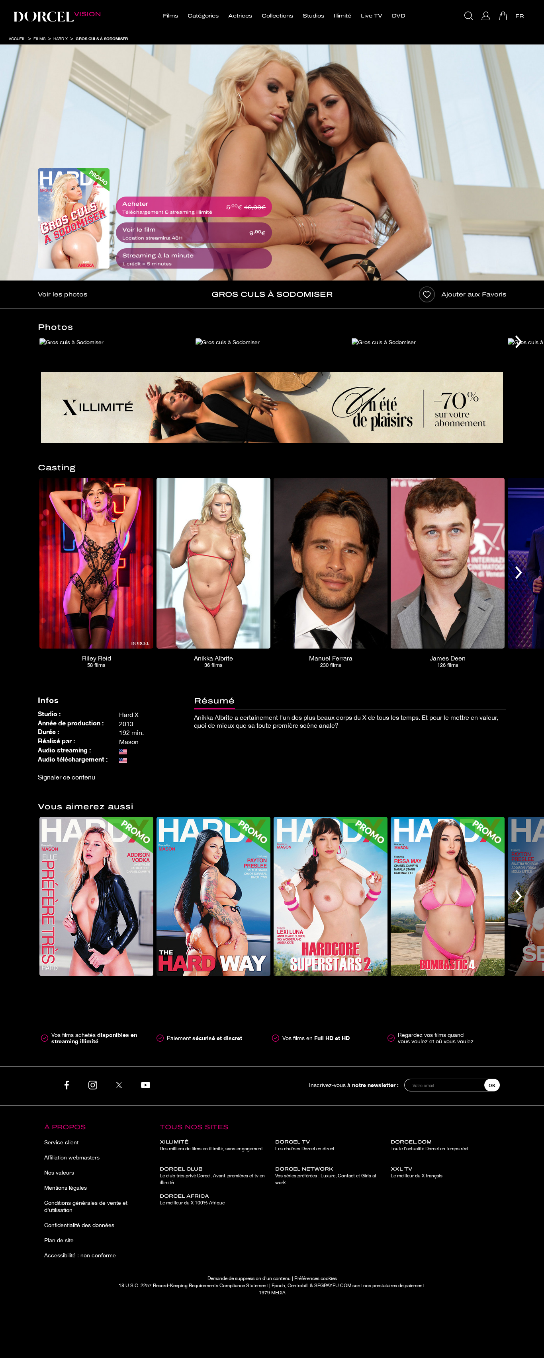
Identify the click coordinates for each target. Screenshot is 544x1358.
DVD (398, 16)
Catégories (203, 16)
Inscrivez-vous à (354, 1084)
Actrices (240, 16)
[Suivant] (518, 341)
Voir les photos (62, 294)
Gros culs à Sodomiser (102, 38)
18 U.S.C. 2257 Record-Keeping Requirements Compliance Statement (193, 1285)
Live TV (371, 16)
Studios (313, 16)
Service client (61, 1142)
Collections (277, 16)
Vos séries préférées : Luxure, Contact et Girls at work (325, 1175)
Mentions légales (65, 1188)
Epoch (278, 1285)
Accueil (17, 38)
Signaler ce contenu (66, 777)
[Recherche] (469, 16)
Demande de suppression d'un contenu (249, 1278)
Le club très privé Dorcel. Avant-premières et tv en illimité (212, 1175)
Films (170, 16)
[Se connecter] (486, 16)
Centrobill (298, 1285)
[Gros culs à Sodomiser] (74, 218)
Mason (129, 741)
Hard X (60, 38)
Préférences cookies (315, 1278)
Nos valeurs (59, 1172)
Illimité (342, 16)
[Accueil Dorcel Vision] (57, 16)
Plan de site (59, 1240)
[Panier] (504, 16)
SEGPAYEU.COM (332, 1285)
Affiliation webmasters (72, 1157)
